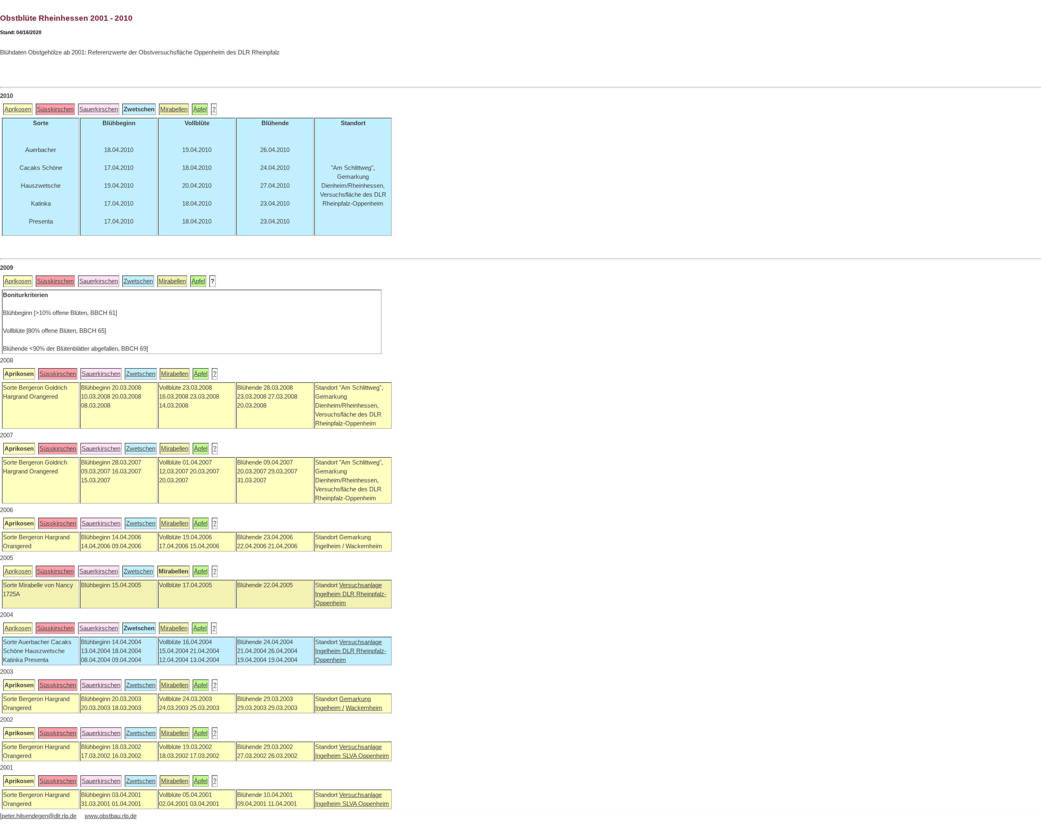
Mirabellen (173, 109)
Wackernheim (364, 708)
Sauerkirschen (98, 109)
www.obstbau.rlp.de (111, 816)
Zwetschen (138, 281)
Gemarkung (355, 699)
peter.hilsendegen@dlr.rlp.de (39, 816)
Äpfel (200, 109)
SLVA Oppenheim (365, 756)
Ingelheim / (329, 708)
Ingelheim (328, 594)
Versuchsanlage (360, 585)
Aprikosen (17, 109)
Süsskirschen (55, 109)
